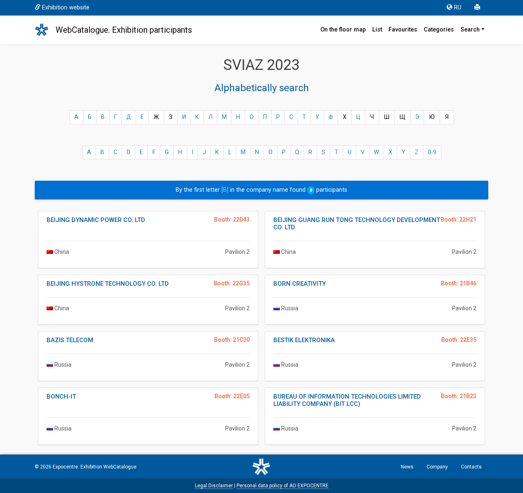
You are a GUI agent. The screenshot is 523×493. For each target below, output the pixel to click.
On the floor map (343, 29)
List (377, 29)
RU (457, 7)
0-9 (432, 152)
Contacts (471, 467)
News (407, 467)
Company (437, 467)
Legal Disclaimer (214, 486)
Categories (439, 29)
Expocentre (65, 467)
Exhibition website (65, 7)
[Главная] (45, 30)
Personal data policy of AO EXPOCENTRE (283, 486)
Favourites (403, 29)
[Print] (478, 8)
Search (470, 29)
